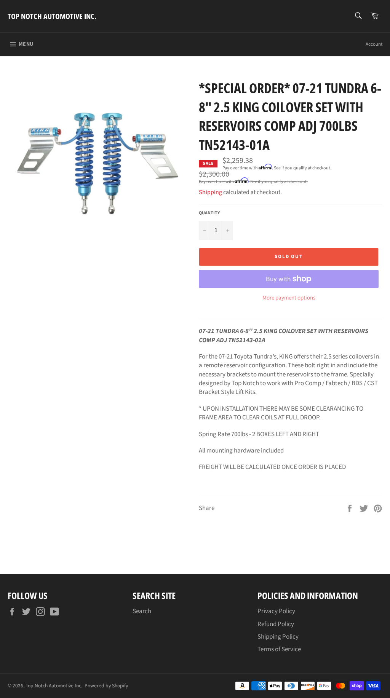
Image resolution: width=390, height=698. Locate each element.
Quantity (209, 213)
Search (142, 611)
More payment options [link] (288, 298)
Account (374, 44)
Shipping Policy (278, 636)
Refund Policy (275, 624)
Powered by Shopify (106, 685)
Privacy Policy (276, 611)
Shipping (210, 192)
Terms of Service (279, 649)
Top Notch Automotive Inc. (52, 16)
